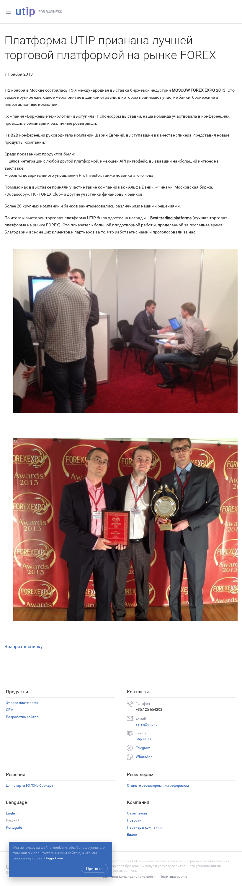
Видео (132, 835)
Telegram (143, 748)
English (12, 813)
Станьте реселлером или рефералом (158, 785)
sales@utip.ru (147, 724)
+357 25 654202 (149, 709)
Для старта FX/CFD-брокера (29, 785)
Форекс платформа (22, 703)
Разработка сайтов (22, 717)
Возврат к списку (23, 646)
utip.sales (143, 739)
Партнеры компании (144, 827)
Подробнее (53, 858)
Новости (134, 820)
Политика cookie (173, 876)
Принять (94, 868)
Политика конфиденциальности (129, 876)
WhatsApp (144, 757)
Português (14, 827)
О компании (137, 813)
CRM (9, 710)
